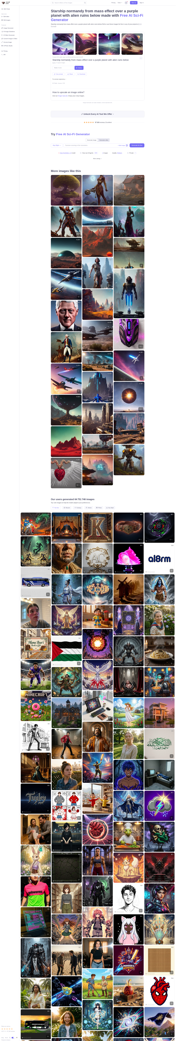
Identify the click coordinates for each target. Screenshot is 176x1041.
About (6, 1037)
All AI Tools (7, 9)
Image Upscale (63, 96)
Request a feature (5, 1040)
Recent (67, 507)
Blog (2, 1037)
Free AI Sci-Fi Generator (73, 134)
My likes (56, 507)
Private (131, 153)
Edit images (6, 20)
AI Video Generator (9, 35)
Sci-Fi (54, 62)
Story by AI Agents (87, 153)
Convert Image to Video (10, 38)
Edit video (6, 16)
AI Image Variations (9, 31)
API (4, 54)
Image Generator (8, 28)
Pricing (113, 2)
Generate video (103, 140)
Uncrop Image (7, 42)
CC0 (64, 83)
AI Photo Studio (7, 45)
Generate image (91, 140)
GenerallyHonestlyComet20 (75, 57)
